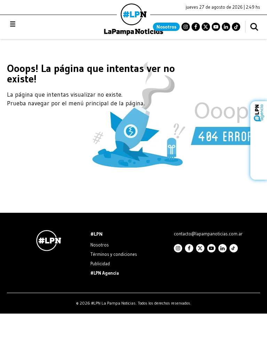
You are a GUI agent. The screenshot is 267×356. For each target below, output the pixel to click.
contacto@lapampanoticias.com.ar (208, 233)
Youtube (216, 27)
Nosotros (166, 27)
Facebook (196, 27)
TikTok (236, 27)
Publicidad (100, 263)
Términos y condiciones (113, 254)
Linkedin (226, 27)
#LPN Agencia (104, 273)
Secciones (31, 24)
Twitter (206, 27)
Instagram (185, 27)
